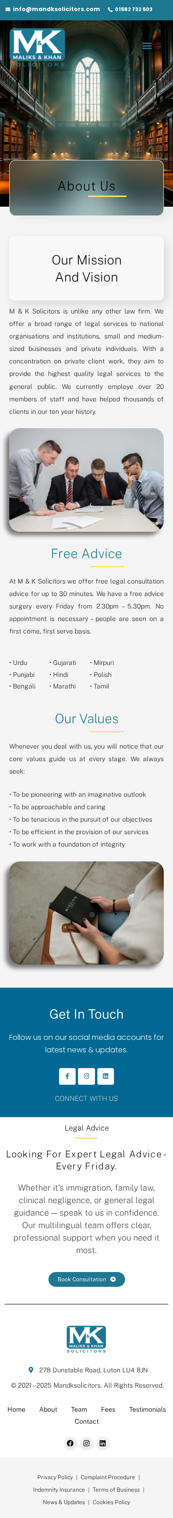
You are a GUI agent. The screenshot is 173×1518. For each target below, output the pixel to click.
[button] (147, 45)
